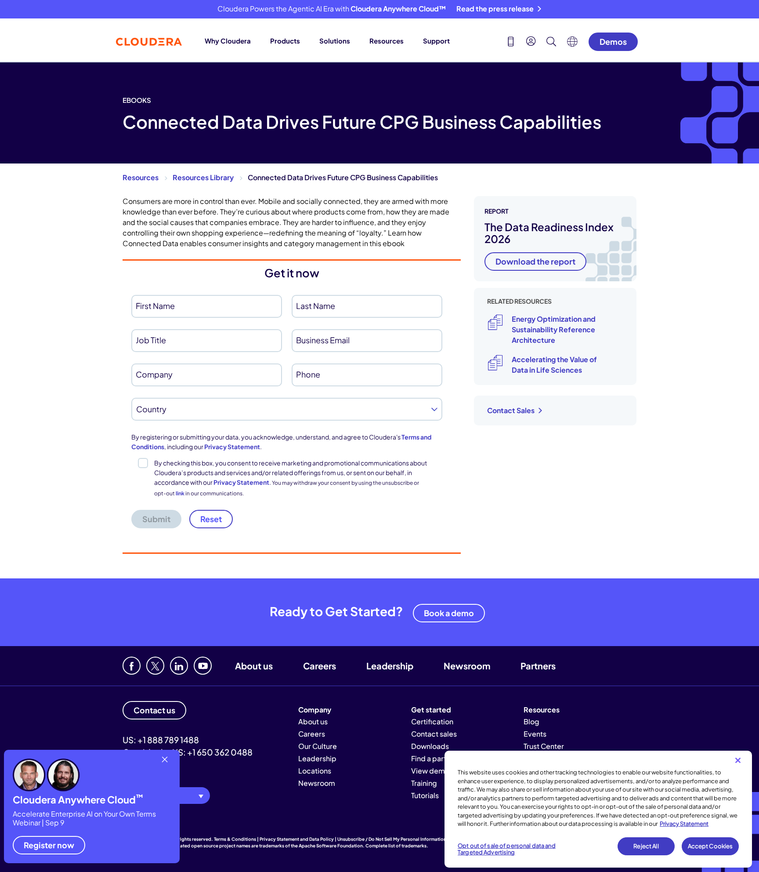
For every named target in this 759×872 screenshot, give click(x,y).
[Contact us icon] (511, 43)
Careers (319, 665)
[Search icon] (551, 43)
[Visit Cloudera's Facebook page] (132, 666)
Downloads (430, 746)
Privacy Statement (232, 447)
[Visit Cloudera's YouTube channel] (203, 666)
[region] (598, 809)
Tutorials (425, 795)
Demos (613, 41)
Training (424, 783)
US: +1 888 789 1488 (161, 739)
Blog (531, 721)
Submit (156, 519)
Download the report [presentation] (535, 261)
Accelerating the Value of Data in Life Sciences (554, 364)
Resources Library (203, 177)
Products (285, 40)
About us (254, 665)
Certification (432, 721)
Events (535, 733)
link (180, 493)
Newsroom (467, 665)
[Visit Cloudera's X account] (155, 666)
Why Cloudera (228, 40)
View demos (432, 770)
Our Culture (317, 746)
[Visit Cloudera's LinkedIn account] (179, 666)
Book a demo (449, 613)
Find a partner (434, 758)
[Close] (738, 760)
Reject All (645, 846)
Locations (314, 770)
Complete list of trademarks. (396, 845)
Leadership (389, 665)
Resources (386, 40)
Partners (538, 665)
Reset (211, 519)
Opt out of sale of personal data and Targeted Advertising (507, 849)
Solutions (334, 40)
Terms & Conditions (235, 839)
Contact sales (434, 733)
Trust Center (544, 746)
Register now (49, 845)
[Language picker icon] (572, 44)
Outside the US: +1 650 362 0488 (188, 752)
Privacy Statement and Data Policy (297, 839)
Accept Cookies (710, 846)
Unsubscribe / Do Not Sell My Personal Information (391, 839)
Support (436, 40)
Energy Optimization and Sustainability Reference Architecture (554, 329)
